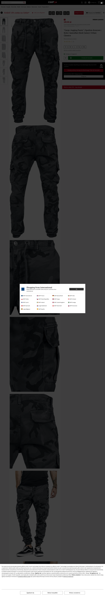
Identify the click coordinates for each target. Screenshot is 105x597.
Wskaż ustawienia (74, 593)
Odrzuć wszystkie (52, 592)
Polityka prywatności (68, 576)
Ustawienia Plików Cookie (24, 576)
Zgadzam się (30, 592)
